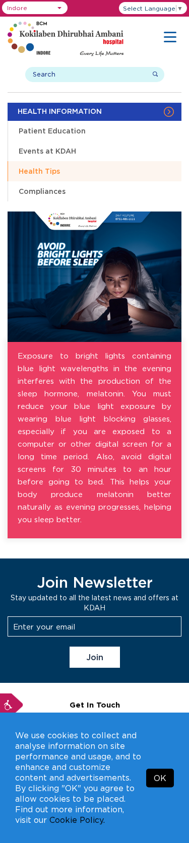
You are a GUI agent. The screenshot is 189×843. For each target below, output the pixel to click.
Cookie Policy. (77, 819)
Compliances (42, 191)
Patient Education (52, 130)
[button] (35, 8)
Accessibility (11, 705)
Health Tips (39, 171)
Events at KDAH (47, 151)
